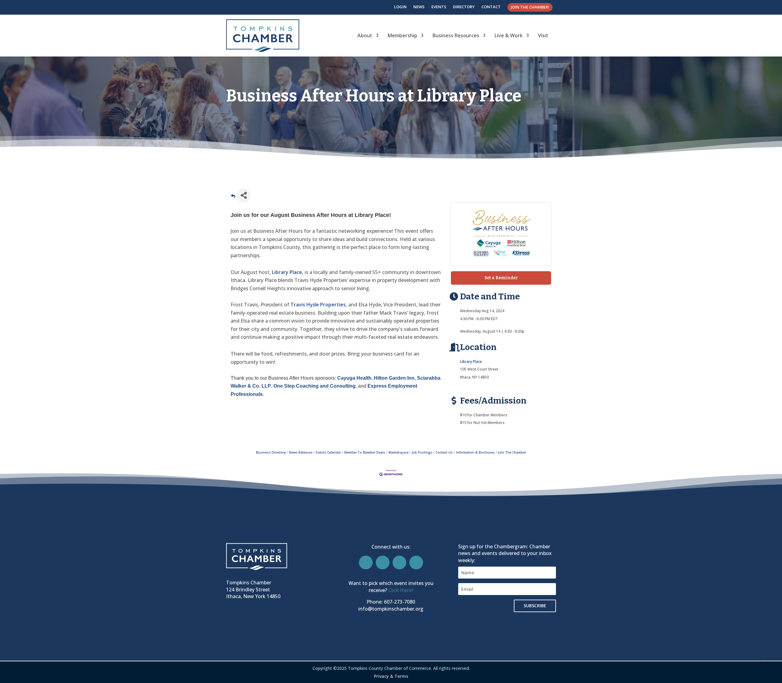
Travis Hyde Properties (318, 304)
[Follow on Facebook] (366, 562)
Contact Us (444, 452)
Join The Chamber (512, 452)
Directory (464, 6)
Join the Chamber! (530, 7)
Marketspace (398, 452)
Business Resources (456, 35)
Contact (491, 6)
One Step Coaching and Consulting (314, 386)
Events (438, 6)
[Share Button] (243, 195)
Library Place (287, 272)
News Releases (300, 452)
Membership (402, 35)
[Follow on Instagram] (382, 562)
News (419, 6)
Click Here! (400, 590)
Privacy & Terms (391, 676)
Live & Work (509, 35)
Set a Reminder (501, 277)
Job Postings (422, 452)
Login (400, 6)
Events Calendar (328, 452)
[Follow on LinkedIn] (399, 562)
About (364, 35)
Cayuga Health (354, 378)
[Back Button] (233, 197)
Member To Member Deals (364, 452)
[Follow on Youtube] (416, 562)
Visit (543, 35)
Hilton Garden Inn (394, 378)
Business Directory (271, 452)
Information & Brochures (475, 452)
